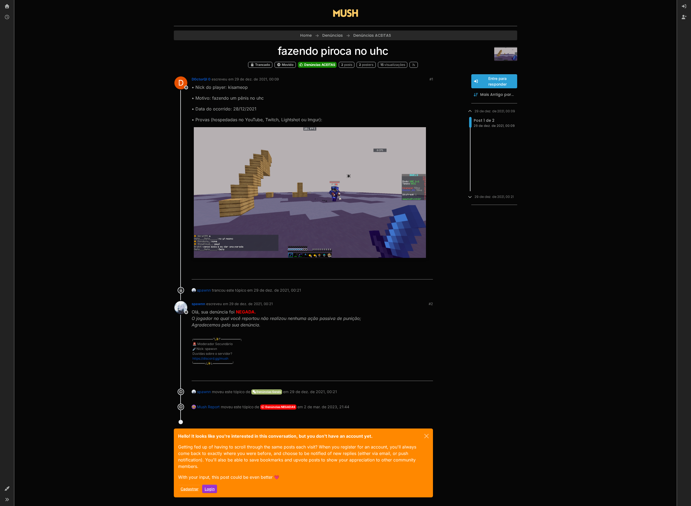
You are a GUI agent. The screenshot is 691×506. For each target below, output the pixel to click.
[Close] (426, 436)
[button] (7, 488)
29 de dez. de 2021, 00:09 (257, 79)
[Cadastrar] (684, 17)
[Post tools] (428, 273)
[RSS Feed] (413, 65)
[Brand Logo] (345, 12)
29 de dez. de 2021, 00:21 (251, 304)
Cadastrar (189, 489)
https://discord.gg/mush (210, 358)
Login (210, 489)
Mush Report (208, 406)
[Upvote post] (409, 273)
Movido (287, 65)
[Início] (7, 6)
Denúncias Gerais (268, 392)
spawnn (204, 290)
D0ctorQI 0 (201, 79)
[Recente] (7, 17)
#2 (431, 304)
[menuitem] (684, 6)
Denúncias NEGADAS (280, 407)
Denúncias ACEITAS (319, 65)
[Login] (684, 6)
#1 (431, 79)
